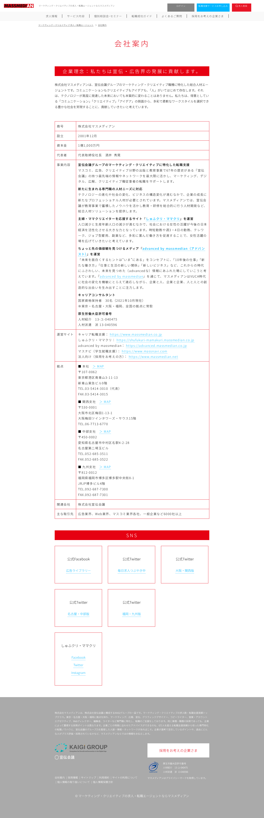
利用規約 (104, 777)
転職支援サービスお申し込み (213, 5)
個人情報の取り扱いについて (73, 782)
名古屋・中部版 (78, 613)
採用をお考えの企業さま (208, 16)
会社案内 (60, 777)
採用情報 (73, 777)
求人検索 (242, 5)
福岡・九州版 (131, 613)
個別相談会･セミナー (108, 16)
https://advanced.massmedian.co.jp (156, 345)
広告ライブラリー (78, 570)
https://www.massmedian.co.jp (136, 334)
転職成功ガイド (142, 16)
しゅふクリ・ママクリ (163, 218)
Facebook (78, 657)
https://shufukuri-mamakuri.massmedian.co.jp (155, 340)
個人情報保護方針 (103, 782)
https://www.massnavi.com (144, 351)
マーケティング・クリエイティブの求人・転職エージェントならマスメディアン (133, 795)
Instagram (78, 672)
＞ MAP (98, 366)
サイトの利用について (124, 777)
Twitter (78, 664)
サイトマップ (88, 777)
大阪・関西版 (184, 570)
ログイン (181, 5)
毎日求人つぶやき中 (132, 570)
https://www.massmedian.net (153, 356)
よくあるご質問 (172, 16)
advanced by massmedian (121, 276)
